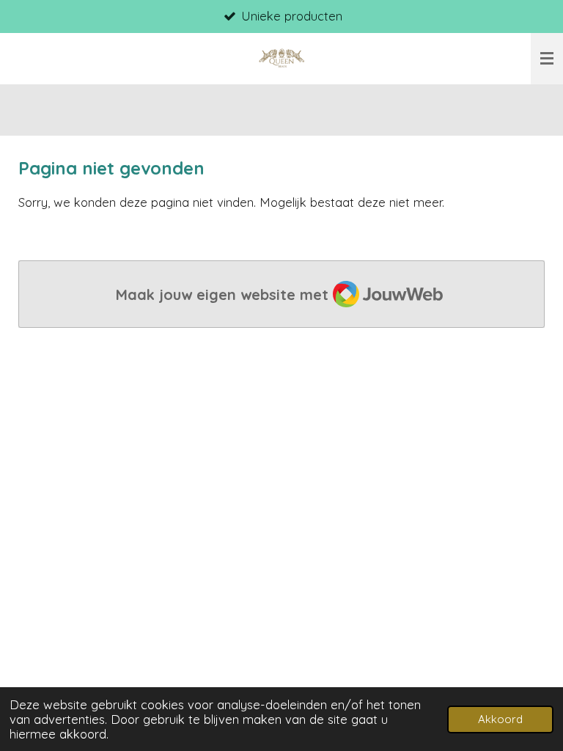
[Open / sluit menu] (547, 58)
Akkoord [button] (500, 719)
